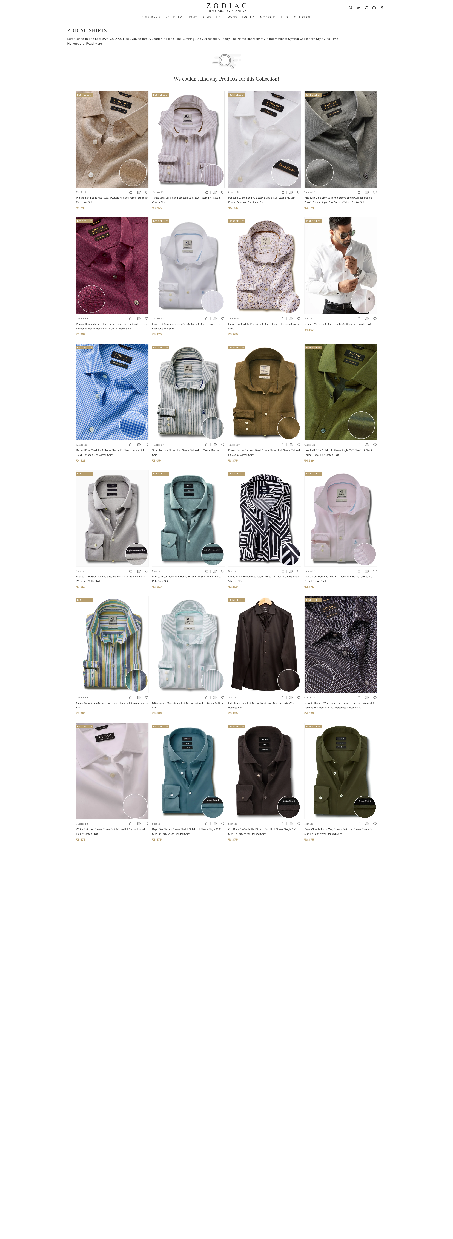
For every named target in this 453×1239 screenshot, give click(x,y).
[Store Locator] (358, 8)
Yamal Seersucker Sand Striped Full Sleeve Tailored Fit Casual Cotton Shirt (186, 200)
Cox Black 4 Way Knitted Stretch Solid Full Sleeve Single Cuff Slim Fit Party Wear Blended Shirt (262, 832)
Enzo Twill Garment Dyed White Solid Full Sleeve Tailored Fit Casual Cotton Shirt (186, 326)
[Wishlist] (366, 8)
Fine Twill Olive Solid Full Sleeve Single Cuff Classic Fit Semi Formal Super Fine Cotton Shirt (338, 453)
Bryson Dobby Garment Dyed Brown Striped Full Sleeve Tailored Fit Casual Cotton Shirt (264, 453)
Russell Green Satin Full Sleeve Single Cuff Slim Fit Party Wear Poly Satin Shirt (187, 579)
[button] (351, 8)
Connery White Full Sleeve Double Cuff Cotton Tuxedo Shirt (337, 324)
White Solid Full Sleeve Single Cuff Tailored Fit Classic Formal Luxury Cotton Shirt (110, 832)
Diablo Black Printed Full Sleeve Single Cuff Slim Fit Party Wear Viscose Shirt (263, 579)
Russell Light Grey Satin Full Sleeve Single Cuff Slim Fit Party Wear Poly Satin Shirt (110, 579)
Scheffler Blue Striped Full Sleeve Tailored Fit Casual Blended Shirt (186, 453)
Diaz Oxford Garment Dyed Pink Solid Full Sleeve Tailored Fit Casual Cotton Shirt (338, 579)
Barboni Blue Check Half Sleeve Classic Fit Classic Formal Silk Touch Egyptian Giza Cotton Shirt (110, 453)
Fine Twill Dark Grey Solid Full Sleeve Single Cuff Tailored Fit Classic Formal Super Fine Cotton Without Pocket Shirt (338, 200)
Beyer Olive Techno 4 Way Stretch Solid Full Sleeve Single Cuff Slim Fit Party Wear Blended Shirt (339, 832)
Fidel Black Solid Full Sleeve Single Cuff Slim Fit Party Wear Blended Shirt (261, 705)
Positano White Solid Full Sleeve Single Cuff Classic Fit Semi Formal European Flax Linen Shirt (262, 200)
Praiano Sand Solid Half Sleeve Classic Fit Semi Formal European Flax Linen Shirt (112, 200)
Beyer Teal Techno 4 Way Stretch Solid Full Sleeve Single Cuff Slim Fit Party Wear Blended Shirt (186, 832)
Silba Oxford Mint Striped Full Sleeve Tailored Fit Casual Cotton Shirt (187, 705)
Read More (94, 43)
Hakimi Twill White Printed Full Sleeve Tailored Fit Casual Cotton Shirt (264, 326)
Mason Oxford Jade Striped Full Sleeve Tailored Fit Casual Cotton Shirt (112, 705)
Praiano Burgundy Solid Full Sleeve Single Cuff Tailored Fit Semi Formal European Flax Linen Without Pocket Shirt (111, 326)
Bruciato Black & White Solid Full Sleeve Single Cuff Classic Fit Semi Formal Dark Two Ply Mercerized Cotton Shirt (339, 705)
